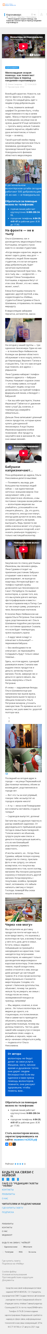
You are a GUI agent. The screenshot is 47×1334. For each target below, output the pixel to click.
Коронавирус (12, 68)
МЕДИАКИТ (7, 1235)
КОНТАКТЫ (8, 1189)
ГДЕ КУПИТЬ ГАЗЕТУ (12, 1207)
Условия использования (14, 1274)
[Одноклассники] (10, 1144)
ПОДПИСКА (8, 1212)
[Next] (7, 773)
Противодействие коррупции (17, 1277)
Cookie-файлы (9, 1271)
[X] (14, 1144)
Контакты (7, 1228)
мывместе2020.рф (25, 1139)
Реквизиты (7, 1224)
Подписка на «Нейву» (13, 1263)
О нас (5, 1231)
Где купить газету (11, 1260)
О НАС (5, 1198)
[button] (41, 14)
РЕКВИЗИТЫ (8, 1194)
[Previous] (6, 773)
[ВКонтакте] (6, 1144)
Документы (8, 1280)
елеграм (9, 1252)
